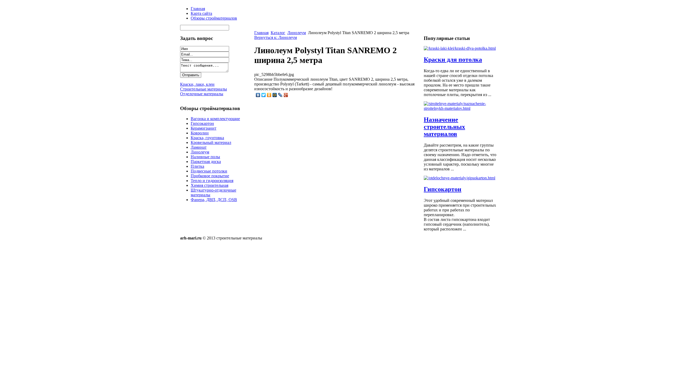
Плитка (197, 166)
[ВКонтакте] (258, 95)
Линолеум (200, 152)
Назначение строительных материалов (444, 126)
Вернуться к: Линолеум (275, 37)
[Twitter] (263, 95)
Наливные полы (205, 157)
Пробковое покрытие (210, 176)
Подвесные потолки (209, 171)
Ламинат (199, 147)
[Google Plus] (286, 95)
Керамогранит (203, 128)
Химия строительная (209, 185)
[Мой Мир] (275, 95)
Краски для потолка (453, 59)
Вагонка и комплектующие (215, 118)
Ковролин (200, 133)
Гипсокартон (202, 123)
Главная (261, 32)
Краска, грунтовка (207, 137)
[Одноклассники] (269, 95)
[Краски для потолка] (460, 48)
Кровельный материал (211, 142)
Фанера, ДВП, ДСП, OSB (214, 199)
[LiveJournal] (280, 95)
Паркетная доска (206, 161)
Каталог (278, 32)
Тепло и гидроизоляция (212, 180)
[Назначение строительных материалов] (461, 108)
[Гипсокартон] (459, 178)
